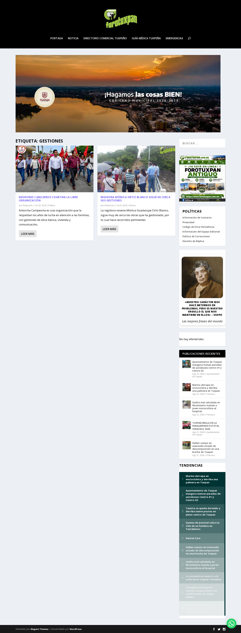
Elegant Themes (39, 629)
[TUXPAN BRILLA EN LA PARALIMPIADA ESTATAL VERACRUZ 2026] (186, 425)
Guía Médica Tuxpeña (146, 38)
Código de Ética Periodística (198, 226)
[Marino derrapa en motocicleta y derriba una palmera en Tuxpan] (186, 387)
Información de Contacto (197, 217)
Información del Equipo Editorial (201, 231)
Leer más (27, 234)
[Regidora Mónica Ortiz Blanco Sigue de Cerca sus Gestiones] (136, 169)
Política (51, 205)
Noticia (73, 38)
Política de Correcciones (196, 236)
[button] (231, 623)
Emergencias (174, 38)
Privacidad (188, 222)
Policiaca (211, 394)
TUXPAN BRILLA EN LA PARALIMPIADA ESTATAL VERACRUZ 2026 (205, 425)
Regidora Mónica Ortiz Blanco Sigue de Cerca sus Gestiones (136, 198)
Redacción (27, 205)
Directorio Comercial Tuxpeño (105, 38)
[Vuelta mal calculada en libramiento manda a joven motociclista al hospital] (186, 405)
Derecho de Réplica (193, 241)
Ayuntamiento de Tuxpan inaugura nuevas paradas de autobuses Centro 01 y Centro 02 (207, 366)
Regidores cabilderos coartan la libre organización (48, 198)
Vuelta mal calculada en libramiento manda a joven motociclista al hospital (206, 407)
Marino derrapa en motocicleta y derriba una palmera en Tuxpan (206, 387)
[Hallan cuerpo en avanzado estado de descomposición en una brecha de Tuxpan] (186, 445)
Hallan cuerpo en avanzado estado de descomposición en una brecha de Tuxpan (205, 447)
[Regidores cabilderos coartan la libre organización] (54, 169)
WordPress (76, 629)
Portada (56, 38)
